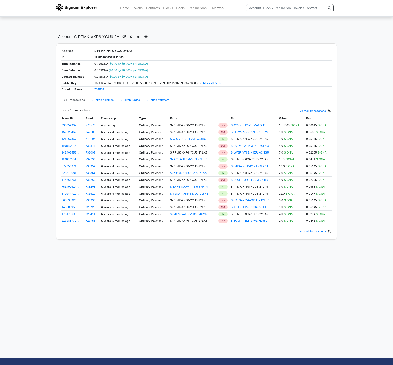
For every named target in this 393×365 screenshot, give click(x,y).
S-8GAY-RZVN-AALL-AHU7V (249, 132)
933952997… (70, 125)
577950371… (70, 166)
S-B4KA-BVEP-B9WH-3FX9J (249, 166)
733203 (90, 186)
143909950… (70, 207)
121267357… (70, 138)
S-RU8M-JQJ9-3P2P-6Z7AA (188, 173)
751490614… (70, 186)
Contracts (153, 8)
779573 (90, 125)
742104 (90, 138)
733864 (90, 173)
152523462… (70, 132)
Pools (180, 8)
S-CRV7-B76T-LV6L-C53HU (188, 138)
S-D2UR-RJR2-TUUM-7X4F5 (250, 179)
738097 (90, 152)
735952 (90, 166)
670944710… (70, 193)
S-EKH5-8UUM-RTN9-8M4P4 (189, 186)
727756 (90, 220)
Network (218, 8)
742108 (90, 132)
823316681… (70, 173)
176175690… (70, 214)
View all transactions (312, 110)
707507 (99, 89)
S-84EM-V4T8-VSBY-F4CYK (188, 214)
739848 (90, 145)
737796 (90, 159)
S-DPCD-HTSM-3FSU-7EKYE (189, 159)
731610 (90, 193)
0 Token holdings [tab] (103, 99)
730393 (90, 200)
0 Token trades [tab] (130, 99)
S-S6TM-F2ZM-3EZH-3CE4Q (250, 145)
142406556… (70, 152)
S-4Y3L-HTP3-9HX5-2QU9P (249, 125)
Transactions (197, 8)
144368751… (70, 179)
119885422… (70, 145)
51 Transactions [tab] (74, 99)
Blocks (168, 8)
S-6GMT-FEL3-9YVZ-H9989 (249, 220)
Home (124, 8)
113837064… (70, 159)
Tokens (137, 8)
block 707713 (212, 83)
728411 (90, 214)
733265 (90, 179)
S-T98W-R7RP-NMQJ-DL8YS (189, 193)
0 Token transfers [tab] (158, 99)
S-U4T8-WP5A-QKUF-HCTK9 (250, 200)
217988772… (70, 220)
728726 (90, 207)
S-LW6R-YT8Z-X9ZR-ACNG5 (250, 152)
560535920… (70, 200)
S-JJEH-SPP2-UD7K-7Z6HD (249, 207)
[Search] (329, 8)
